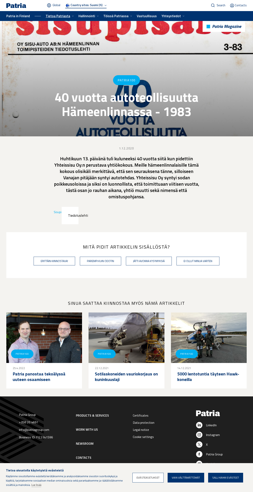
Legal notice (141, 429)
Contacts (241, 5)
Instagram (213, 434)
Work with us (87, 429)
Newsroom (84, 443)
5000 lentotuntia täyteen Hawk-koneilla (208, 376)
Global (56, 5)
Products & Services (92, 415)
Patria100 (126, 80)
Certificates (140, 415)
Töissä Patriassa (115, 16)
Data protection (143, 422)
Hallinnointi (86, 16)
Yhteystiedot (171, 16)
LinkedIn (211, 425)
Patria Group (214, 454)
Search (221, 5)
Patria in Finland (18, 16)
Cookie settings (143, 436)
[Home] (218, 413)
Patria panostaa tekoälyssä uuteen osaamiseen (39, 376)
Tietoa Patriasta (58, 16)
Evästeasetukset (148, 478)
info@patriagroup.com (34, 429)
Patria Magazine (226, 26)
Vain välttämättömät (186, 478)
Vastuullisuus (147, 16)
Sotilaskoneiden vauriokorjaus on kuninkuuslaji (126, 376)
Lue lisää (36, 485)
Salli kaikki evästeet (225, 478)
